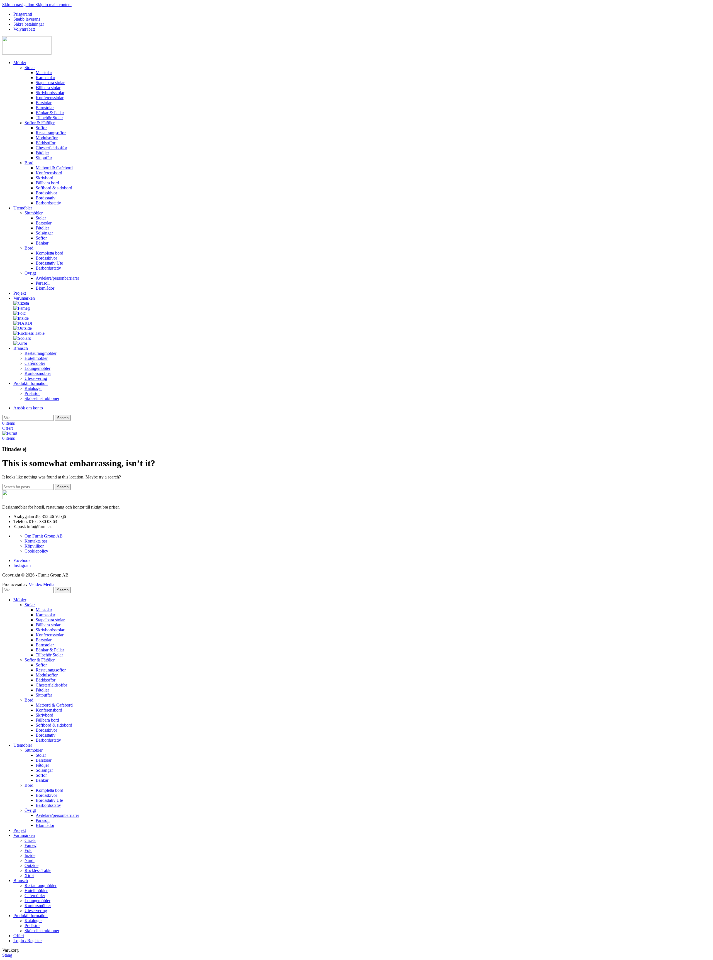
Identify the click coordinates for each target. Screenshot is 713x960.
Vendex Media (41, 584)
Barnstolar (45, 107)
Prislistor (32, 393)
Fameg (30, 845)
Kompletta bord (49, 253)
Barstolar (44, 102)
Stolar (30, 67)
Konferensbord (49, 172)
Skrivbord (44, 177)
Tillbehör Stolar (49, 117)
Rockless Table (38, 870)
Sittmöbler (34, 213)
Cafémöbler (35, 363)
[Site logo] (27, 53)
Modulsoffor (47, 137)
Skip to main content (53, 4)
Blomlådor (45, 288)
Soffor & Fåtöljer (40, 122)
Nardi (30, 860)
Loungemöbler (37, 368)
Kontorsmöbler (38, 373)
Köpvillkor (34, 546)
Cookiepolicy (36, 551)
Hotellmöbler (36, 358)
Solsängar (44, 233)
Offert (7, 428)
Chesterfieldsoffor (51, 147)
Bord (29, 162)
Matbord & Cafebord (54, 167)
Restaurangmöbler (41, 353)
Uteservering (36, 378)
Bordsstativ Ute (49, 263)
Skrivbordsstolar (50, 92)
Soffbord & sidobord (54, 187)
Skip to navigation (18, 4)
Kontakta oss (36, 541)
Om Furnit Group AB (44, 536)
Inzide (30, 855)
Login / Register (27, 940)
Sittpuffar (44, 157)
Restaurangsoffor (51, 132)
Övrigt (30, 273)
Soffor (41, 127)
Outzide (31, 865)
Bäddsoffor (45, 142)
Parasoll (43, 283)
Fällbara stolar (48, 87)
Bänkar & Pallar (50, 112)
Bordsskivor (46, 192)
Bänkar (42, 243)
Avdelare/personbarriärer (57, 278)
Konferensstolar (50, 97)
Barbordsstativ (48, 203)
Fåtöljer (42, 152)
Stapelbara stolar (50, 82)
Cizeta (30, 840)
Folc (28, 850)
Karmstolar (45, 77)
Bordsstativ (45, 198)
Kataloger (33, 388)
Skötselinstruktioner (42, 398)
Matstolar (44, 72)
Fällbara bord (47, 182)
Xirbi (29, 875)
